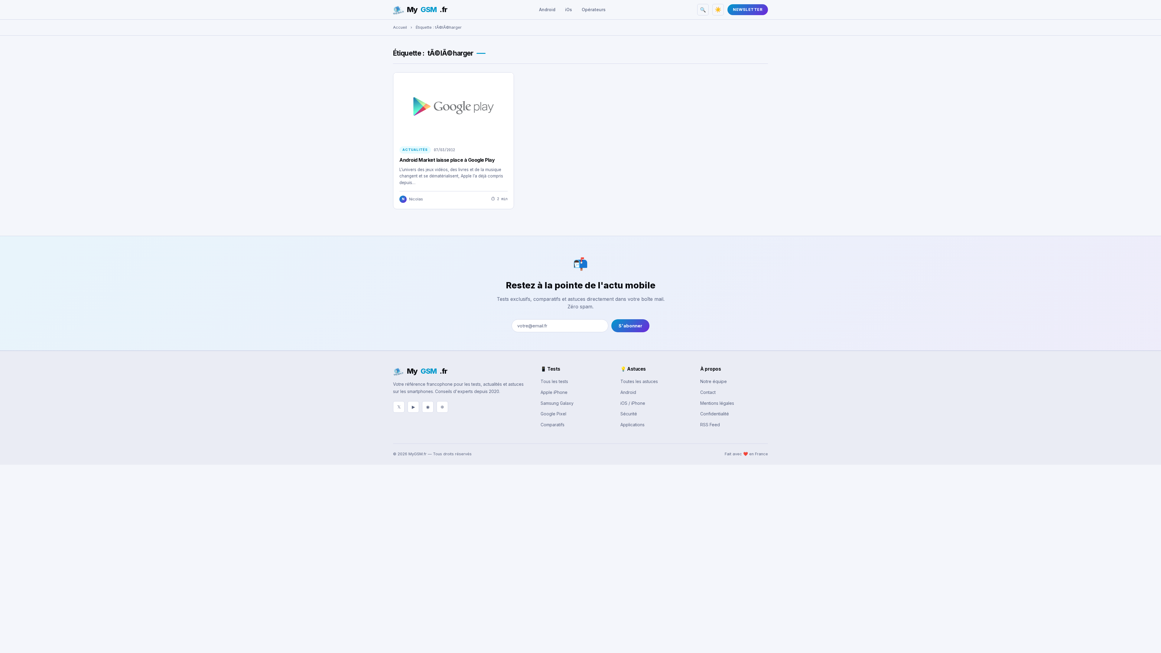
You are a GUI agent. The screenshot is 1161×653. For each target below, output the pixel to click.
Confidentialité (714, 413)
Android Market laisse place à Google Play (447, 160)
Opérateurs (594, 9)
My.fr (427, 9)
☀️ (718, 10)
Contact (708, 392)
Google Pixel (553, 413)
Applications (632, 424)
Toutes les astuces (639, 381)
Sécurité (628, 413)
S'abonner (630, 325)
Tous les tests (554, 381)
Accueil (400, 27)
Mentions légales (717, 403)
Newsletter (748, 9)
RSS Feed (710, 424)
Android (547, 9)
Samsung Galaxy (557, 403)
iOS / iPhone (632, 403)
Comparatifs (552, 424)
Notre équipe (713, 381)
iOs (568, 9)
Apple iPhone (554, 392)
